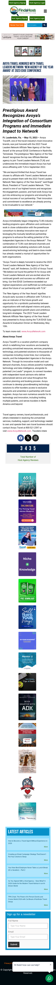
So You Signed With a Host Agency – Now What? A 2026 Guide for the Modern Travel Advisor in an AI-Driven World (26, 883)
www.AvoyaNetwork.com (33, 331)
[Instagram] (35, 438)
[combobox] (34, 25)
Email (11, 932)
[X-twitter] (28, 438)
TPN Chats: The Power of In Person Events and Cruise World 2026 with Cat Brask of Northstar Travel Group (27, 899)
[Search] (44, 25)
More (46, 847)
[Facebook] (20, 438)
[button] (45, 11)
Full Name (13, 921)
